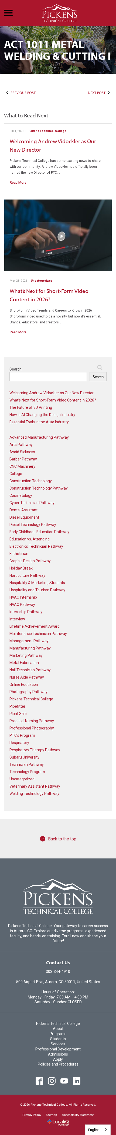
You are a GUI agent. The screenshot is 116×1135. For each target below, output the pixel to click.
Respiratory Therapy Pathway (34, 750)
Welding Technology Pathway (34, 793)
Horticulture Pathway (27, 575)
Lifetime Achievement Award (34, 626)
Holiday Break (21, 568)
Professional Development (58, 1049)
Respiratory (19, 743)
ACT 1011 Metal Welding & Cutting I (57, 50)
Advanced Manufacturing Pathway (39, 437)
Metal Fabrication (24, 663)
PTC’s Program (22, 735)
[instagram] (52, 1081)
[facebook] (39, 1081)
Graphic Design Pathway (30, 561)
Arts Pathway (21, 444)
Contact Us (58, 962)
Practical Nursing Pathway (31, 721)
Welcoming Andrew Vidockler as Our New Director (51, 393)
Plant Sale (18, 713)
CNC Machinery (22, 466)
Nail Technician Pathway (30, 670)
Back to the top (62, 838)
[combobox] (98, 1129)
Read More (18, 182)
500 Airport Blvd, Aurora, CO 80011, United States (58, 982)
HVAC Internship (23, 597)
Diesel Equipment (24, 517)
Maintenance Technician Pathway (38, 633)
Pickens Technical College (47, 131)
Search (15, 369)
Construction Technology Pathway (38, 488)
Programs (58, 1034)
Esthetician (18, 553)
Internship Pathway (25, 612)
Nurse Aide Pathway (26, 677)
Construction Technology (30, 481)
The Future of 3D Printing (30, 407)
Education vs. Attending (29, 539)
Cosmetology (20, 495)
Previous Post (23, 92)
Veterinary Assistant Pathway (34, 786)
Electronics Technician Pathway (36, 546)
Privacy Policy (31, 1115)
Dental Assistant (23, 510)
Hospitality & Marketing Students (37, 583)
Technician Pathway (26, 764)
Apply (58, 1059)
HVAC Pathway (22, 604)
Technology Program (27, 772)
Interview (17, 619)
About (58, 1028)
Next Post (96, 92)
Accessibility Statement (78, 1115)
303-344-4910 (58, 971)
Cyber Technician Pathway (31, 503)
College (15, 474)
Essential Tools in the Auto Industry (39, 422)
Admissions (58, 1054)
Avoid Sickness (22, 452)
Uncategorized (42, 280)
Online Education (23, 684)
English (94, 1130)
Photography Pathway (28, 692)
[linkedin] (77, 1081)
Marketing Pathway (26, 655)
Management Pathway (29, 641)
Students (58, 1039)
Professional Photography (31, 728)
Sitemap (51, 1115)
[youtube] (64, 1081)
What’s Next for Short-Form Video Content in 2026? (52, 400)
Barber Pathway (23, 459)
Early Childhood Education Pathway (39, 532)
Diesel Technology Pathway (32, 524)
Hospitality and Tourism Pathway (37, 590)
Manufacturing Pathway (30, 648)
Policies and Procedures (58, 1064)
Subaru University (24, 757)
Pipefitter (17, 706)
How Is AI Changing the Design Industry (42, 415)
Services (58, 1044)
